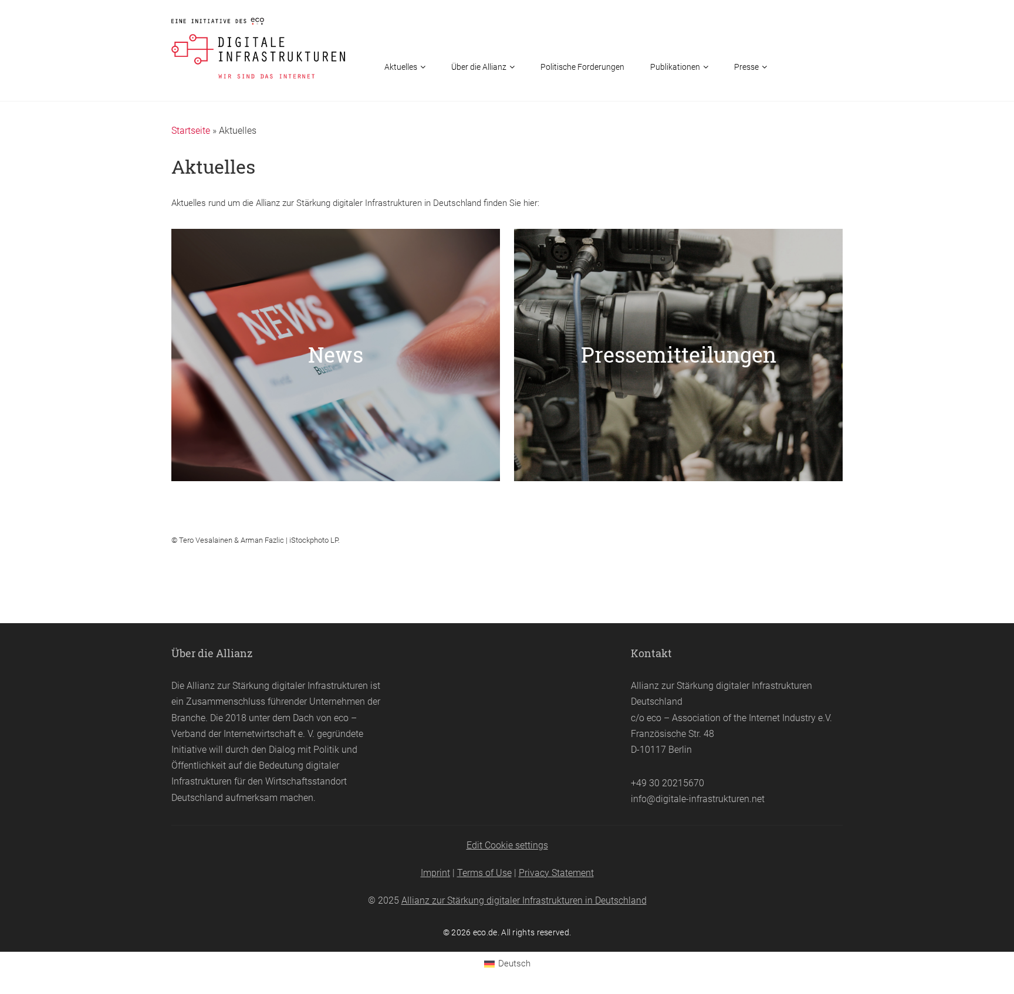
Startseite (190, 130)
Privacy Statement (556, 872)
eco (341, 717)
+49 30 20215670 (667, 783)
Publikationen (675, 67)
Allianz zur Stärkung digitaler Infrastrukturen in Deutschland (524, 900)
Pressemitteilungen (678, 354)
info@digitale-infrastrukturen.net (698, 798)
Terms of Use (484, 872)
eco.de (485, 932)
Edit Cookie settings (507, 845)
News (335, 354)
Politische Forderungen (582, 67)
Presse (746, 67)
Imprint (435, 872)
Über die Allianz (478, 67)
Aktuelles (400, 67)
